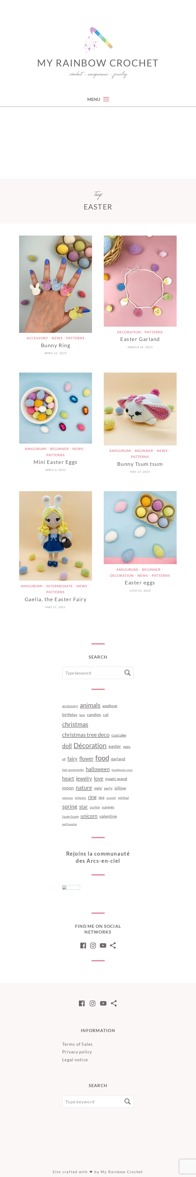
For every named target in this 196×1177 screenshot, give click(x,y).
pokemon (67, 797)
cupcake (118, 735)
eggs (127, 746)
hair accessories (73, 770)
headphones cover (122, 769)
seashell (111, 797)
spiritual (123, 798)
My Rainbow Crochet (98, 63)
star (83, 806)
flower (86, 758)
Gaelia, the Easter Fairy (56, 599)
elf (63, 759)
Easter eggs (140, 582)
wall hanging (69, 824)
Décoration (90, 745)
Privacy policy (77, 1051)
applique (109, 705)
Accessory (37, 338)
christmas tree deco (85, 734)
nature (84, 787)
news (57, 338)
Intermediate (59, 586)
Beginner (59, 449)
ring (92, 797)
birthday (69, 714)
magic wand (116, 778)
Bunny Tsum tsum (140, 464)
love (98, 778)
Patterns (75, 338)
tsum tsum (70, 816)
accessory (70, 706)
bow (82, 715)
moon (68, 788)
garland (118, 758)
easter (115, 746)
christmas (75, 724)
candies (94, 714)
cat (106, 714)
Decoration (129, 332)
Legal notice (75, 1059)
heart (68, 778)
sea (101, 797)
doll (67, 745)
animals (90, 705)
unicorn (89, 816)
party (108, 788)
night (98, 788)
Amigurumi (36, 449)
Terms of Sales (77, 1044)
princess (80, 798)
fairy (72, 758)
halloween (98, 769)
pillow (120, 788)
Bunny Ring (55, 345)
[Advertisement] (98, 142)
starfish (95, 807)
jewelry (84, 778)
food (102, 758)
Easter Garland (140, 339)
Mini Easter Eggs (55, 462)
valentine (108, 816)
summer (108, 807)
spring (69, 806)
